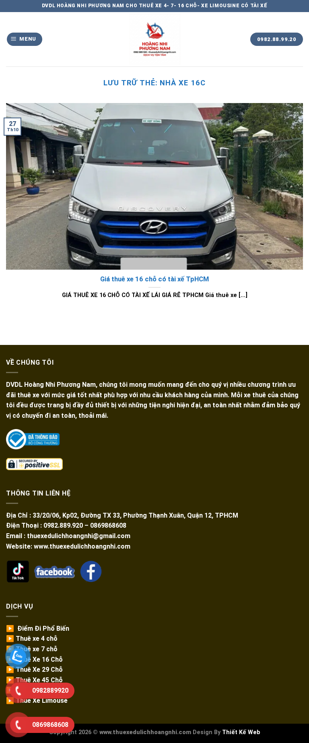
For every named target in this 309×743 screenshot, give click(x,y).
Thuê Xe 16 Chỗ (39, 659)
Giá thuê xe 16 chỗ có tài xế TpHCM (154, 279)
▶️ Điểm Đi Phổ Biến (37, 628)
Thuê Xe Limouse (42, 700)
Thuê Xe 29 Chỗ (39, 669)
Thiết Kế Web (241, 732)
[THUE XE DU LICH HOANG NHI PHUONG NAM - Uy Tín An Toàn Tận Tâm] (155, 39)
